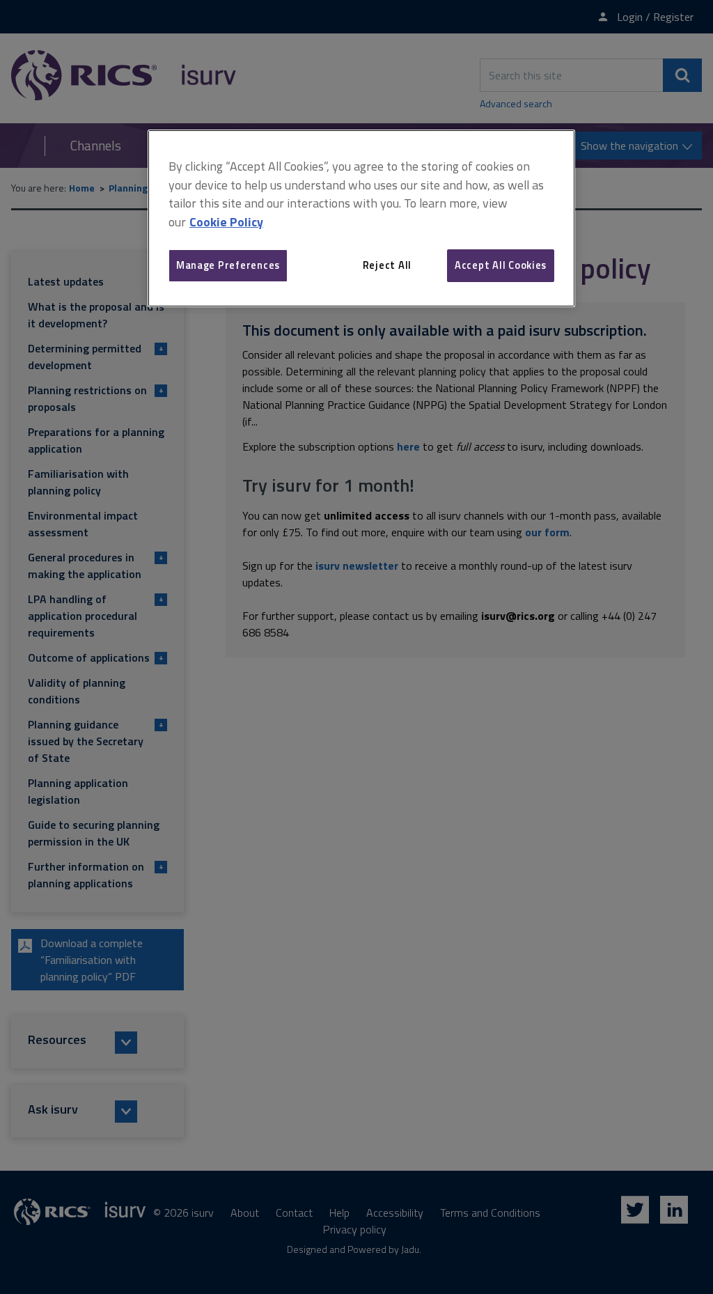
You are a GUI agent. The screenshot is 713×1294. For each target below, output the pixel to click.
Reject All (387, 265)
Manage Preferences (228, 265)
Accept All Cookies (501, 265)
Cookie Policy (226, 221)
